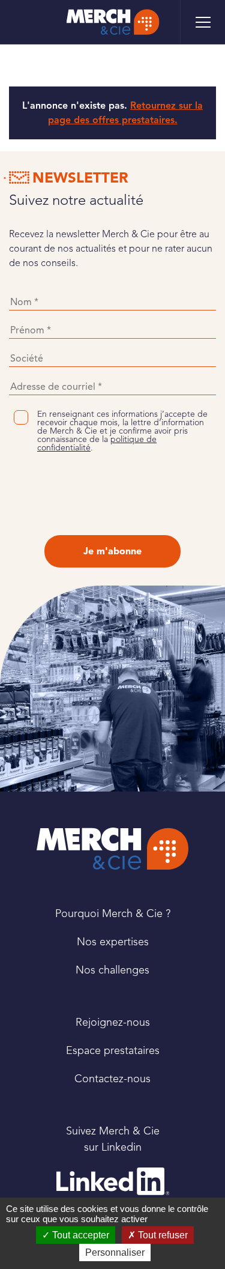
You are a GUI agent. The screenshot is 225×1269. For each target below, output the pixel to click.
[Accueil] (112, 22)
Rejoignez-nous (113, 1022)
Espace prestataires (113, 1050)
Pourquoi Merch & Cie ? (112, 913)
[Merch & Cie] (112, 849)
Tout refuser (162, 1235)
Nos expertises (113, 941)
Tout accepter (79, 1235)
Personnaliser (115, 1252)
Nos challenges (112, 970)
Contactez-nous (112, 1078)
